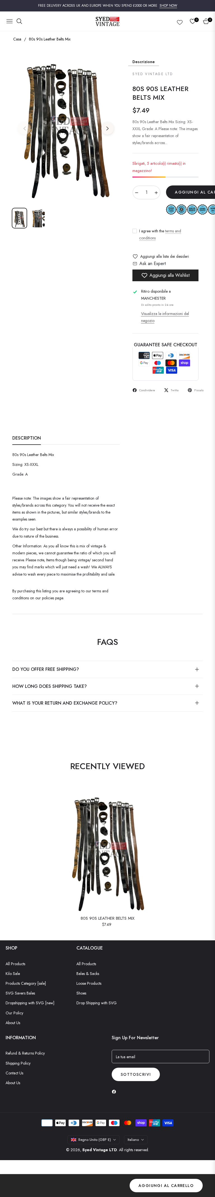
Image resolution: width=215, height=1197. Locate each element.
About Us (13, 1023)
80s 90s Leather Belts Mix (107, 918)
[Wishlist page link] (180, 21)
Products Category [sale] (26, 983)
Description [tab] (26, 438)
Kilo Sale (13, 973)
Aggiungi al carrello (166, 1185)
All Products (15, 964)
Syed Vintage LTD (99, 1150)
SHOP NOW (168, 5)
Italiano (133, 1139)
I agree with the (160, 234)
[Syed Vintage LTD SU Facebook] (115, 1091)
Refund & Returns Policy (25, 1053)
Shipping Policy (18, 1063)
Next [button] (107, 128)
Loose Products (88, 983)
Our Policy (14, 1013)
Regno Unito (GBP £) (94, 1139)
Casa (17, 39)
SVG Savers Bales (20, 993)
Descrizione (143, 62)
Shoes (81, 993)
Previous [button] (24, 128)
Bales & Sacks (87, 973)
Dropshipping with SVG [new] (30, 1003)
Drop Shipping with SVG (96, 1003)
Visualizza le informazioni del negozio (165, 317)
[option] (66, 125)
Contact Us (14, 1073)
